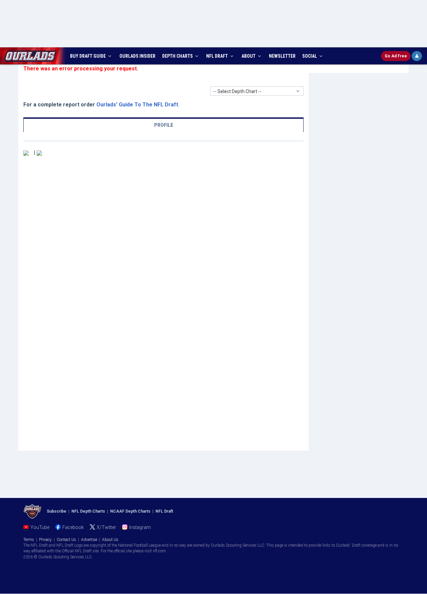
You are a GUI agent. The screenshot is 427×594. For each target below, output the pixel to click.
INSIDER (137, 56)
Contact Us (66, 539)
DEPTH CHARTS (178, 56)
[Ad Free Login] (417, 56)
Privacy (45, 539)
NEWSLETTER (282, 56)
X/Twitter (106, 527)
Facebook (73, 527)
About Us (110, 539)
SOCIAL (310, 56)
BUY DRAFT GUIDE (88, 56)
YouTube (39, 527)
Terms (28, 539)
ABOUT (249, 56)
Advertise (89, 539)
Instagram (140, 527)
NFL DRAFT (217, 56)
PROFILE (163, 125)
